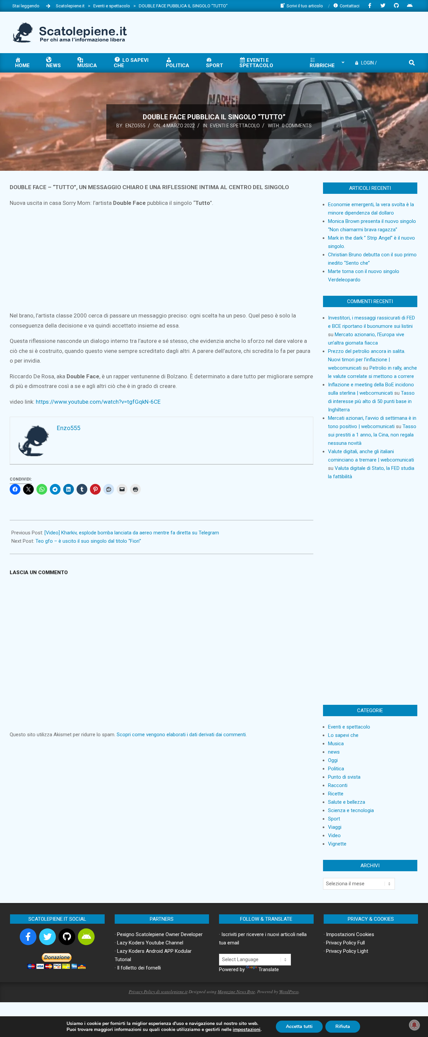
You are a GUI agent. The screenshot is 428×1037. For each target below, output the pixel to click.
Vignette (337, 844)
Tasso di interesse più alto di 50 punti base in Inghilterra (371, 401)
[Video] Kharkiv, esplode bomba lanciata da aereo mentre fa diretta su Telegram (131, 533)
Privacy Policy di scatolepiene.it (158, 992)
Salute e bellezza (346, 802)
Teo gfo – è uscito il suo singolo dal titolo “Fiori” (88, 541)
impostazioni (246, 1030)
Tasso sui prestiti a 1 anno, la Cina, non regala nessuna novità (372, 434)
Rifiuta (342, 1026)
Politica (336, 769)
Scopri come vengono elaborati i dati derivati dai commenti (181, 735)
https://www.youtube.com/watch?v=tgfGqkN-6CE (98, 401)
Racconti (337, 785)
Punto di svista (344, 777)
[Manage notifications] (414, 1025)
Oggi (333, 760)
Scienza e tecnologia (351, 810)
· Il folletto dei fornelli (138, 968)
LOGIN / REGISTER (365, 65)
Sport (334, 819)
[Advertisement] (294, 32)
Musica (336, 744)
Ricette (335, 794)
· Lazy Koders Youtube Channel (149, 943)
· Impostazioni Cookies (349, 934)
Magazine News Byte (236, 992)
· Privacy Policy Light (346, 951)
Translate (268, 969)
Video (334, 835)
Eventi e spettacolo (235, 125)
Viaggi (334, 827)
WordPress (289, 992)
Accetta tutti (299, 1026)
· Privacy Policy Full (344, 943)
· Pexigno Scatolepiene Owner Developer (159, 934)
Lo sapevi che (343, 735)
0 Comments (297, 125)
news (334, 752)
